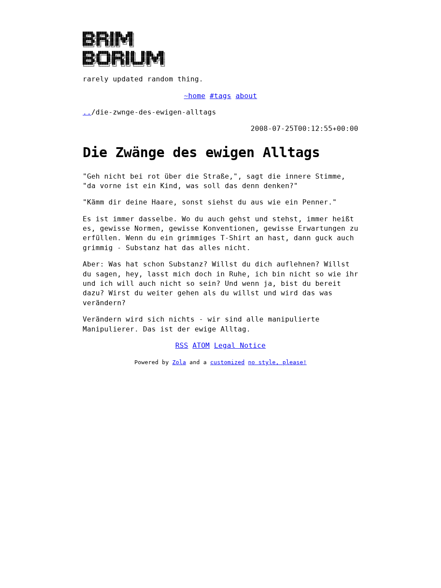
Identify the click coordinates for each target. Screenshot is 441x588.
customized (227, 362)
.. (87, 112)
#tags (220, 96)
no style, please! (277, 362)
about (246, 96)
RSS (181, 345)
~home (194, 96)
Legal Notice (240, 345)
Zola (179, 362)
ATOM (201, 345)
